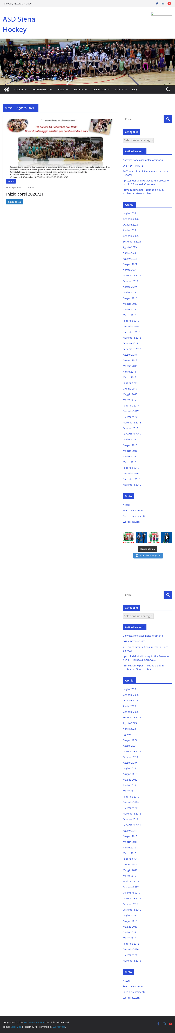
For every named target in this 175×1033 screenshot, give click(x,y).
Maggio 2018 (130, 366)
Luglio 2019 (129, 292)
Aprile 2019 (129, 309)
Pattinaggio (40, 89)
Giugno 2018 (130, 360)
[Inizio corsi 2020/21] (60, 149)
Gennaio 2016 (131, 473)
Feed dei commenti (134, 516)
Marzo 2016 (129, 462)
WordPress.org (131, 521)
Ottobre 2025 (130, 224)
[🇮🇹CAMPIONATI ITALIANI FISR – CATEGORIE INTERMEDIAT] (141, 537)
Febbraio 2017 (131, 405)
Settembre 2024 (132, 241)
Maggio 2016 (130, 450)
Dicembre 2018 (131, 332)
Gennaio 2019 (131, 326)
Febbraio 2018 (131, 383)
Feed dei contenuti (133, 510)
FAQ (134, 89)
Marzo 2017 (129, 400)
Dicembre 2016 (131, 416)
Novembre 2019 (132, 275)
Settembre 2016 (132, 433)
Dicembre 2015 (131, 479)
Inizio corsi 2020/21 (25, 194)
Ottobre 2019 (130, 281)
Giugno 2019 (130, 298)
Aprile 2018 (129, 371)
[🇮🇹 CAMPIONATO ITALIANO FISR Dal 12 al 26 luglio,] (166, 537)
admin (31, 187)
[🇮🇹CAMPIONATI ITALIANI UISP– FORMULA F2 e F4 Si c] (128, 537)
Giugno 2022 (130, 264)
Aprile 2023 (129, 252)
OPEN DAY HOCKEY (134, 165)
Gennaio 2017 (131, 411)
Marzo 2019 (129, 315)
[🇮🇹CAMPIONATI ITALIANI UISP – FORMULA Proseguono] (154, 537)
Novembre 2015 (132, 484)
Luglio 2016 (129, 439)
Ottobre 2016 (130, 428)
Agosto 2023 (130, 247)
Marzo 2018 (129, 377)
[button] (25, 89)
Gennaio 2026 (131, 219)
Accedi (126, 504)
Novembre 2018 (132, 337)
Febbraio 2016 (131, 467)
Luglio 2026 (129, 213)
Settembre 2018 (132, 349)
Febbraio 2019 (131, 320)
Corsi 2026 (99, 89)
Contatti (121, 89)
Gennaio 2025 (131, 236)
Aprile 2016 (129, 456)
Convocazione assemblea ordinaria (143, 160)
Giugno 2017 (130, 388)
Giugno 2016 (130, 445)
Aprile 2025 (129, 230)
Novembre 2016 (132, 422)
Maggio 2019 (130, 303)
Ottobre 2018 (130, 343)
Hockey (18, 89)
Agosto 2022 (130, 258)
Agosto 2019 (130, 286)
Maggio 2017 (130, 394)
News (61, 89)
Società (78, 89)
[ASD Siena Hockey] (7, 89)
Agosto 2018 (130, 354)
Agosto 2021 (130, 269)
